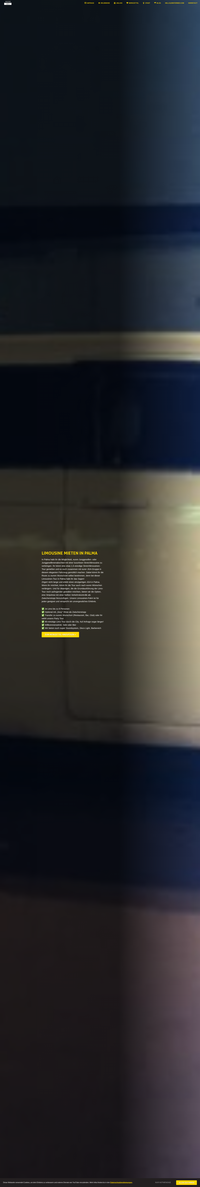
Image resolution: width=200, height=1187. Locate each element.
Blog (159, 3)
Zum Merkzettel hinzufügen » (60, 634)
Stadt (147, 3)
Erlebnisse (105, 3)
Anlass (119, 3)
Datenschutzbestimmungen (121, 1182)
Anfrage (90, 3)
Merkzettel (134, 3)
